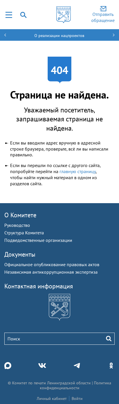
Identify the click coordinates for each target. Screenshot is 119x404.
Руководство (17, 225)
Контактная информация (38, 286)
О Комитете (20, 215)
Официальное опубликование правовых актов (51, 264)
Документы (20, 254)
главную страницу (78, 171)
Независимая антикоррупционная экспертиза (51, 272)
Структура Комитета (24, 233)
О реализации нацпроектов (59, 35)
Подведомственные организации (38, 240)
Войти (77, 398)
